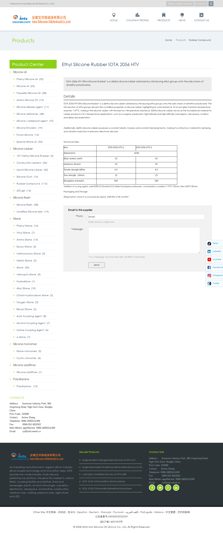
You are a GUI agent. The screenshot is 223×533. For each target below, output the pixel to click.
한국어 (71, 512)
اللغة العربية (132, 512)
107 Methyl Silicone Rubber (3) (35, 155)
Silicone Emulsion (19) (30, 127)
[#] (42, 14)
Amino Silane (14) (27, 239)
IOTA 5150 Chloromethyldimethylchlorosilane (107, 488)
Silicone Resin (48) (27, 204)
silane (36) (23, 267)
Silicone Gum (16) (27, 176)
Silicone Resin (21, 197)
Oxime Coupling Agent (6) (32, 330)
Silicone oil (19, 72)
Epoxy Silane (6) (26, 246)
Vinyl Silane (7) (26, 232)
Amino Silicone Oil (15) (30, 100)
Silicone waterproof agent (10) (35, 120)
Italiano (158, 512)
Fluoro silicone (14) (28, 134)
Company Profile (137, 20)
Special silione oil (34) (30, 141)
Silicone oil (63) (26, 86)
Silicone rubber (23, 148)
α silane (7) (23, 337)
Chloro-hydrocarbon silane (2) (35, 295)
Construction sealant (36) (32, 162)
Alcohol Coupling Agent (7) (33, 323)
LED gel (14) (24, 190)
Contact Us (201, 20)
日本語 (62, 512)
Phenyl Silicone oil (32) (30, 79)
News (182, 20)
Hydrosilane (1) (26, 281)
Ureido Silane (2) (27, 260)
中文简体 (51, 512)
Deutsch (94, 512)
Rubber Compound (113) (32, 183)
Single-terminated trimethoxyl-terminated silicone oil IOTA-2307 (116, 467)
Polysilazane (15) (27, 386)
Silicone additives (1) (29, 372)
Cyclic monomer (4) (29, 358)
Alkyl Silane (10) (26, 288)
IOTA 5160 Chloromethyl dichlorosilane (103, 481)
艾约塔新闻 (184, 512)
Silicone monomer (25, 344)
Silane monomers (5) (29, 351)
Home (114, 20)
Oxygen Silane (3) (27, 302)
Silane (17, 218)
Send (96, 264)
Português (146, 512)
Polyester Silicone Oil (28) (32, 93)
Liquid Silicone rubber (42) (32, 169)
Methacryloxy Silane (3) (31, 253)
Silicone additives (24, 365)
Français (106, 512)
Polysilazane (21, 379)
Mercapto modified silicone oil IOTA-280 (104, 474)
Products (163, 20)
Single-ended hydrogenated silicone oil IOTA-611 (109, 460)
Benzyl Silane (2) (26, 309)
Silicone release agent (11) (33, 107)
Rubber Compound (200, 40)
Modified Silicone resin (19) (33, 211)
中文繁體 (170, 512)
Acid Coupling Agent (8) (31, 316)
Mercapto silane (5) (29, 274)
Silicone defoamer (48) (30, 113)
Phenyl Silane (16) (27, 225)
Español (82, 512)
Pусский (118, 512)
